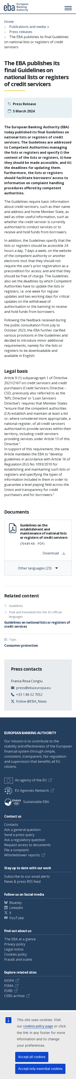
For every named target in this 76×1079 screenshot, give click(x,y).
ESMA (8, 985)
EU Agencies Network (32, 790)
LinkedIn (16, 907)
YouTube (16, 918)
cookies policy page (38, 1026)
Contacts (11, 824)
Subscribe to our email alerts (27, 876)
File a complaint (16, 850)
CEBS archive (14, 995)
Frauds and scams (18, 959)
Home (9, 21)
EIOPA (9, 980)
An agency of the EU (31, 780)
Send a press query (19, 834)
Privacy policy (14, 944)
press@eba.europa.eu (33, 687)
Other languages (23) (35, 568)
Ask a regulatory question (24, 839)
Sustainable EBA (36, 801)
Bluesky (15, 902)
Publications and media (27, 26)
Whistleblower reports (22, 855)
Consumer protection (21, 645)
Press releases (20, 31)
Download (51, 553)
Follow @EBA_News (31, 701)
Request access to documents (27, 845)
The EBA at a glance (20, 939)
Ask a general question (22, 829)
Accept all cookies (31, 1057)
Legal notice (13, 949)
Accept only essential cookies (40, 1069)
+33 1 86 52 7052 (29, 694)
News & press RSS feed (22, 881)
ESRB (8, 990)
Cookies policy (15, 954)
